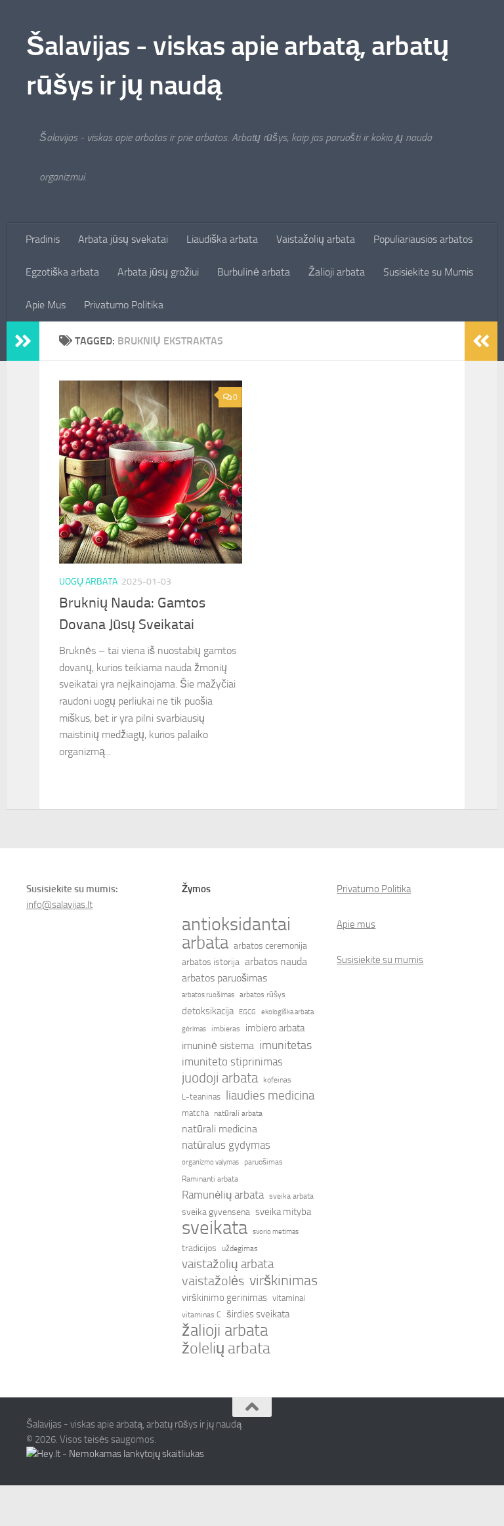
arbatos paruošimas (224, 978)
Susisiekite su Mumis (428, 272)
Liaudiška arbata (222, 239)
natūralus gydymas (226, 1144)
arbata (205, 943)
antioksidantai (236, 924)
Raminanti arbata (210, 1179)
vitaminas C (201, 1314)
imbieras (225, 1028)
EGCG (247, 1012)
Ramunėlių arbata (223, 1194)
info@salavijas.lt (59, 905)
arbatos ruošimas (208, 995)
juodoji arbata (220, 1078)
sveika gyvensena (216, 1212)
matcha (195, 1113)
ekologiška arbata (287, 1012)
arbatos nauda (276, 961)
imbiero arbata (274, 1028)
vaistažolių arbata (228, 1263)
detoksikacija (208, 1011)
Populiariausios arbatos (422, 239)
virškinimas (283, 1281)
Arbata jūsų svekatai (123, 239)
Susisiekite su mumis (380, 960)
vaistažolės (213, 1281)
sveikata (214, 1228)
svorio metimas (276, 1231)
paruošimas (263, 1161)
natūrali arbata (238, 1113)
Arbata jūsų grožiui (158, 272)
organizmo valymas (210, 1162)
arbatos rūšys (262, 994)
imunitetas (285, 1045)
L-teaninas (201, 1097)
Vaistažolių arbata (315, 239)
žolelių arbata (226, 1348)
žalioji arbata (225, 1330)
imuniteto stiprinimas (232, 1061)
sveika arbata (291, 1196)
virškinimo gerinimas (224, 1298)
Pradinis (43, 239)
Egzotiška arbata (62, 272)
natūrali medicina (219, 1129)
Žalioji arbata (336, 272)
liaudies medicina (270, 1095)
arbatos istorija (211, 962)
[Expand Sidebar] (23, 341)
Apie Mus (46, 305)
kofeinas (277, 1079)
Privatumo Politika (123, 305)
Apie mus (356, 924)
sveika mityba (283, 1212)
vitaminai (288, 1298)
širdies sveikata (257, 1314)
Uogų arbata (88, 581)
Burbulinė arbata (253, 272)
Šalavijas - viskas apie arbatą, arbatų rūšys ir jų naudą (237, 66)
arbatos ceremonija (270, 945)
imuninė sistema (218, 1046)
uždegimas (240, 1248)
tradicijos (199, 1248)
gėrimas (194, 1029)
